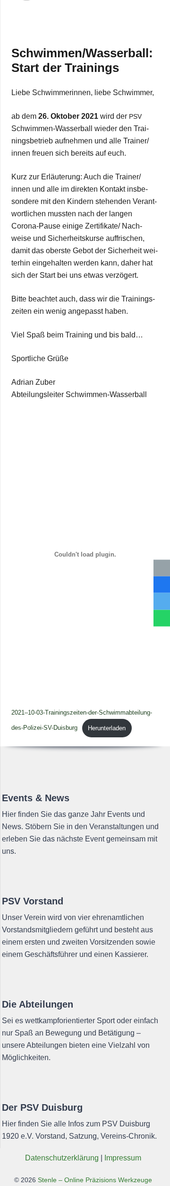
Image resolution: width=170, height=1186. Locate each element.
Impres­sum (122, 1158)
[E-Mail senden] (161, 568)
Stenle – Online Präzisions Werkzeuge (94, 1180)
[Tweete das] (161, 601)
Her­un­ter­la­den (107, 728)
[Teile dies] (161, 584)
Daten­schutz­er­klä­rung (62, 1158)
